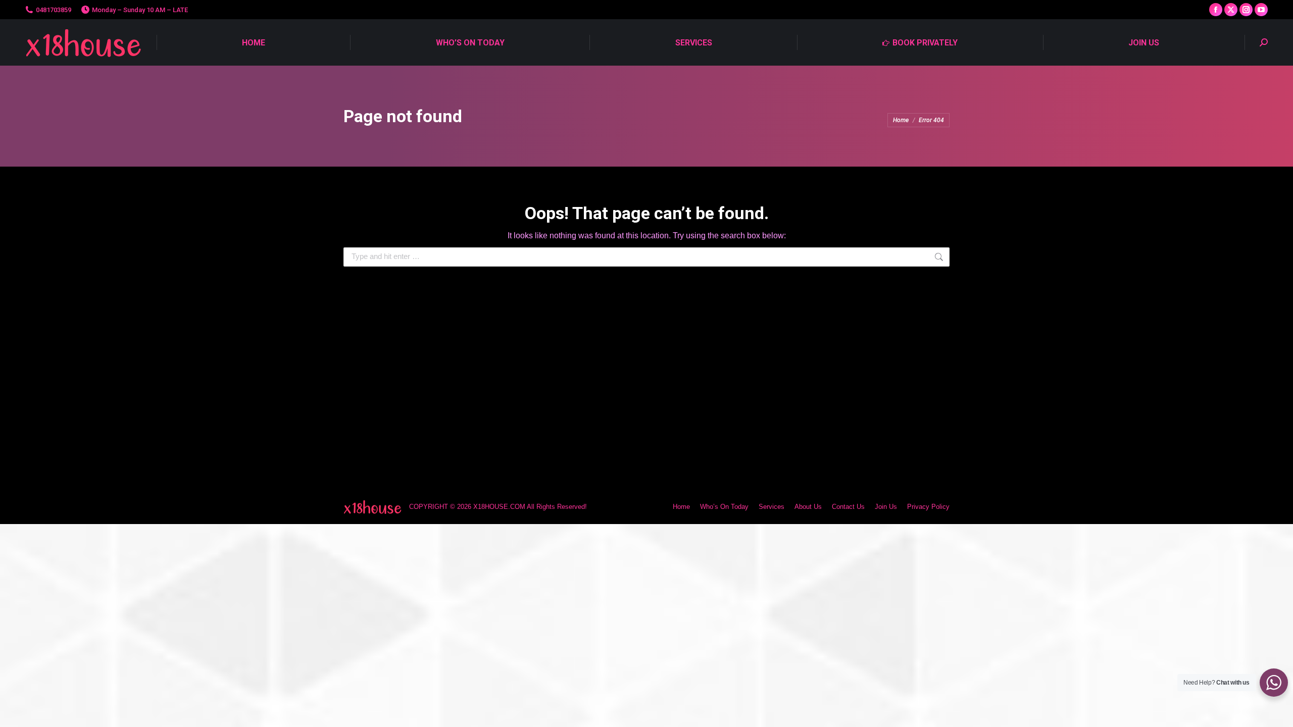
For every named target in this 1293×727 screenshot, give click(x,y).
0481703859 (53, 10)
